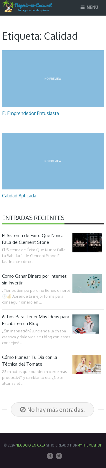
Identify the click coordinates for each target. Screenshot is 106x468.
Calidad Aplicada (19, 196)
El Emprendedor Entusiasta (30, 113)
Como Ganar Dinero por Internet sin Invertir (34, 279)
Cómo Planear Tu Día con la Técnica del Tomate (29, 360)
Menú (92, 7)
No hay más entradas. (56, 409)
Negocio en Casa (30, 445)
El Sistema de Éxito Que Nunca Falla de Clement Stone (33, 239)
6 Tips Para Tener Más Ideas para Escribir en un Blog (35, 320)
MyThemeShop (89, 445)
